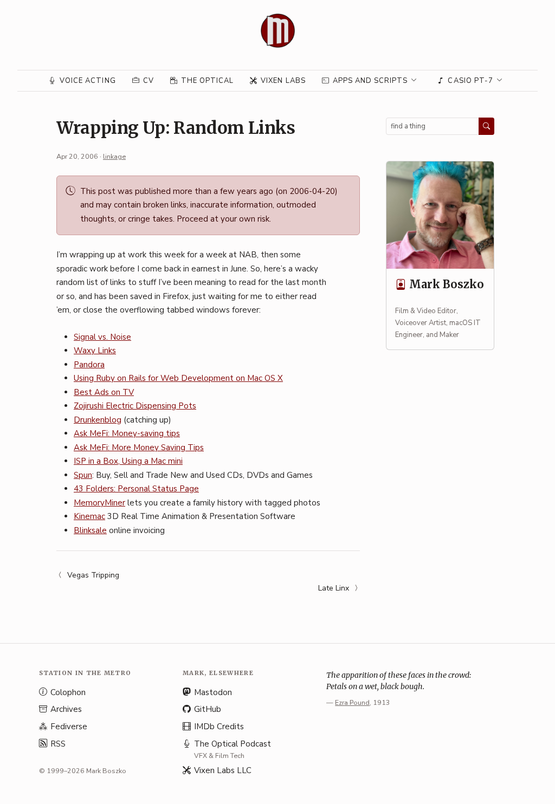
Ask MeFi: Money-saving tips (127, 433)
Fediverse (68, 726)
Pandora (89, 364)
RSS (58, 743)
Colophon (68, 692)
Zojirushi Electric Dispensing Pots (135, 405)
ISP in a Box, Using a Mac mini (128, 461)
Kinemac (89, 516)
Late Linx (333, 588)
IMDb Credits (219, 726)
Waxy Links (95, 350)
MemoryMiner (99, 502)
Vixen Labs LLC (222, 770)
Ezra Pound (352, 702)
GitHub (207, 709)
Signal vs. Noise (102, 337)
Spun (83, 475)
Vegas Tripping (93, 575)
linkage (114, 156)
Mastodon (213, 692)
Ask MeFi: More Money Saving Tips (139, 447)
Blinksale (90, 530)
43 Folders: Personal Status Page (136, 488)
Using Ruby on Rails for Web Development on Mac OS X (178, 378)
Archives (66, 709)
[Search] (486, 126)
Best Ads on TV (104, 392)
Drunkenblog (97, 419)
